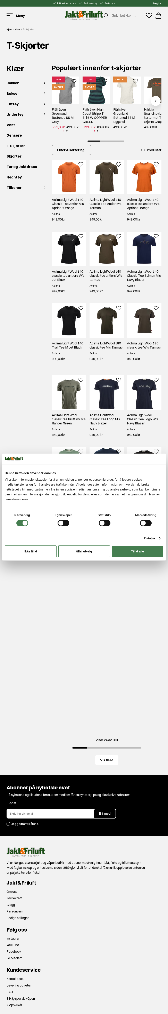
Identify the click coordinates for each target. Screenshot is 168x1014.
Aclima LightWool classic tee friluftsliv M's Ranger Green (69, 419)
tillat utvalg (84, 551)
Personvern (15, 911)
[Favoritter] (149, 16)
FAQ (10, 992)
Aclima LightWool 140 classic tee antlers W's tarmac (106, 275)
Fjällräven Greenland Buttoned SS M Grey (63, 115)
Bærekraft (14, 898)
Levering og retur (19, 985)
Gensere (14, 135)
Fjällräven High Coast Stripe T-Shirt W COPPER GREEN (95, 115)
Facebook (14, 951)
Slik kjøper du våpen (21, 998)
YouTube (13, 945)
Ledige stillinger (18, 918)
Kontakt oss (15, 979)
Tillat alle (137, 551)
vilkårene (32, 824)
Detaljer (150, 538)
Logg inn (157, 3)
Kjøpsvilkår (14, 1005)
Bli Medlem (14, 958)
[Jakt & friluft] (84, 15)
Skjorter (14, 156)
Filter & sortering (70, 150)
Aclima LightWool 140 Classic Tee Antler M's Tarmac (105, 204)
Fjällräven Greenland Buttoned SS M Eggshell (124, 115)
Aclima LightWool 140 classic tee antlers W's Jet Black (68, 275)
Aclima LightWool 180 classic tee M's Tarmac (106, 345)
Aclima (56, 213)
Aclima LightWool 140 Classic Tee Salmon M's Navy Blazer (144, 275)
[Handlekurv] (158, 16)
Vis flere (106, 760)
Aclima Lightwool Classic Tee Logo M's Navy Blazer (105, 419)
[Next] (156, 101)
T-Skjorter (16, 145)
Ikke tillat (30, 551)
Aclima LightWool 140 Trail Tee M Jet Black (67, 345)
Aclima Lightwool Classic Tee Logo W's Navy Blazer (142, 419)
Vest (11, 124)
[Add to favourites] (74, 80)
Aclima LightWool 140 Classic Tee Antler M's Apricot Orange (68, 204)
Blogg (11, 905)
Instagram (14, 938)
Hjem (9, 29)
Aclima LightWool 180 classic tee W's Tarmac (144, 345)
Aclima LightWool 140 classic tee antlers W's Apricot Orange (143, 204)
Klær (17, 29)
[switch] (63, 523)
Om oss (12, 891)
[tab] (93, 141)
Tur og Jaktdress (22, 166)
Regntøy (14, 177)
